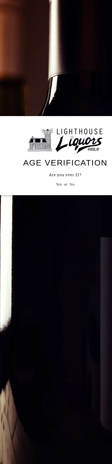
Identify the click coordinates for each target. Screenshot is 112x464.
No (72, 184)
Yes (59, 184)
